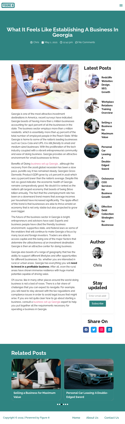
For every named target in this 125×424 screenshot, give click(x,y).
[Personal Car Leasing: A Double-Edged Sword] (91, 150)
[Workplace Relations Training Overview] (91, 105)
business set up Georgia (44, 163)
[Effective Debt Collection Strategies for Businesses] (91, 210)
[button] (120, 5)
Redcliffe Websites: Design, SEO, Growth (107, 85)
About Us (92, 417)
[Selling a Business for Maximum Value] (91, 126)
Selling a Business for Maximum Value (107, 130)
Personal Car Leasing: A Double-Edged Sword (107, 157)
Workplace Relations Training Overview (108, 107)
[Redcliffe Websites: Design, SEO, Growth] (91, 81)
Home (76, 417)
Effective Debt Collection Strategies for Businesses (108, 215)
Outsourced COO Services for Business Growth (108, 187)
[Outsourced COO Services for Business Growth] (91, 182)
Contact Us (111, 417)
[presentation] (14, 374)
